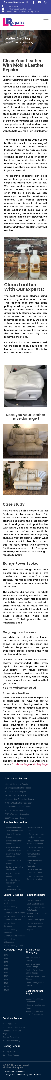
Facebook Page (21, 764)
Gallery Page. (40, 764)
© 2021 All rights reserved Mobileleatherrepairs (16, 1066)
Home (8, 42)
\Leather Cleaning (22, 42)
